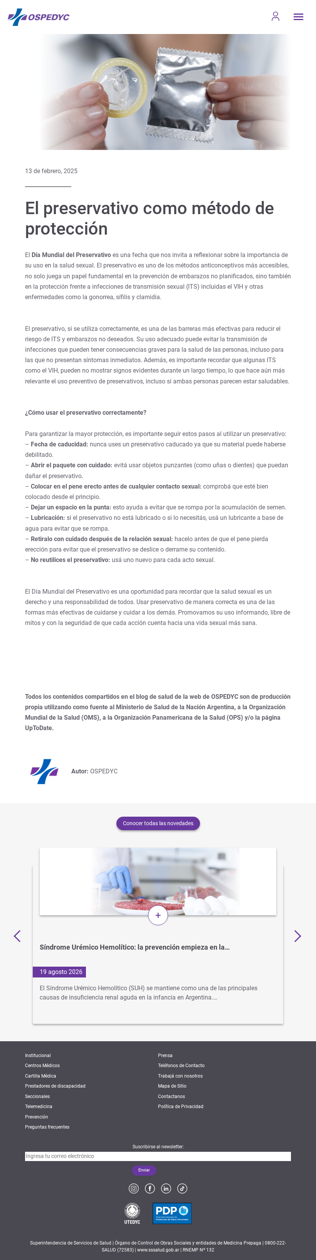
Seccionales (37, 1096)
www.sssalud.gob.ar (158, 1250)
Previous (19, 936)
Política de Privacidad (180, 1106)
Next (295, 936)
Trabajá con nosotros (180, 1076)
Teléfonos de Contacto (181, 1065)
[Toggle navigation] (298, 17)
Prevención (36, 1117)
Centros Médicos (42, 1065)
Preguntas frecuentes (47, 1127)
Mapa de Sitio (172, 1086)
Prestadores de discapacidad (55, 1086)
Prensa (165, 1055)
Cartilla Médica (40, 1076)
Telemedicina (38, 1106)
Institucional (38, 1055)
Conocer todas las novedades (158, 823)
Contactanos (171, 1096)
